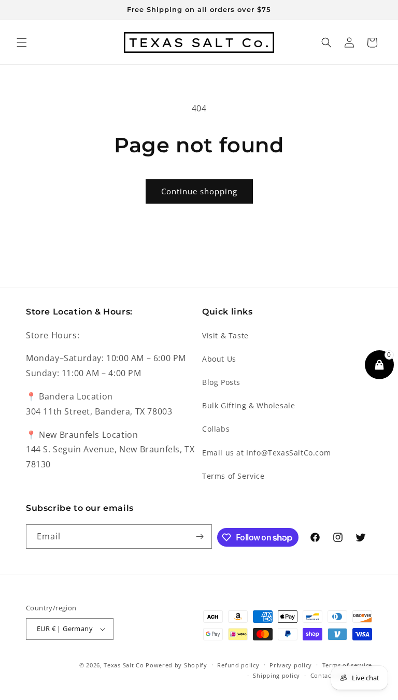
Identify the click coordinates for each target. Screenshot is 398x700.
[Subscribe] (200, 536)
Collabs (216, 429)
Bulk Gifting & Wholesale (248, 405)
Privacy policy (290, 665)
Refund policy (238, 665)
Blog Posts (221, 382)
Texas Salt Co (124, 665)
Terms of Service (233, 476)
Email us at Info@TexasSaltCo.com (266, 453)
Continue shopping (199, 191)
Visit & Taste (225, 335)
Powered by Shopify (176, 665)
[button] (21, 42)
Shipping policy (276, 675)
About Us (219, 359)
